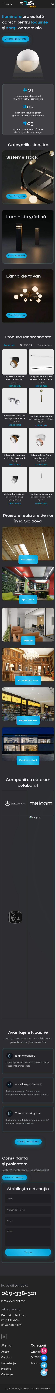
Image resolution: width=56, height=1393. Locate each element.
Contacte (7, 1374)
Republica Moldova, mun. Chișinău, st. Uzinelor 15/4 (14, 1320)
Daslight (18, 1388)
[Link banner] (28, 177)
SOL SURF (14, 383)
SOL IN (15, 461)
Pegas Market (28, 720)
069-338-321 (18, 1293)
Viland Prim (28, 559)
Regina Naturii (28, 760)
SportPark (28, 599)
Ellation (28, 640)
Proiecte (6, 1368)
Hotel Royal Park (28, 680)
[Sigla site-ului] (28, 4)
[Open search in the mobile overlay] (53, 4)
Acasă (5, 1351)
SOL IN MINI (15, 422)
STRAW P (41, 383)
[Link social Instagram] (4, 1336)
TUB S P (41, 422)
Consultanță (8, 1363)
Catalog (6, 1357)
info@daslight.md (13, 1301)
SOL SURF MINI (14, 500)
